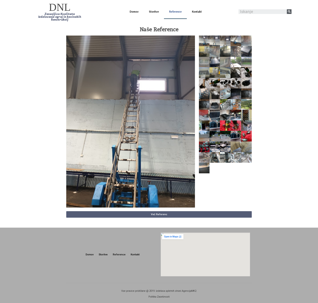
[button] (59, 11)
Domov (134, 11)
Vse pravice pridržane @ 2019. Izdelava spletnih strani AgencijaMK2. (159, 290)
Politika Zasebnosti (159, 296)
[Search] (289, 11)
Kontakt (197, 11)
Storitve (154, 11)
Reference (175, 11)
